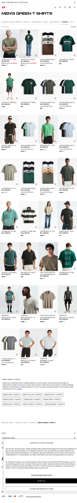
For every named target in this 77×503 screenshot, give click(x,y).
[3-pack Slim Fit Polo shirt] (48, 86)
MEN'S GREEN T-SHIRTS (46, 422)
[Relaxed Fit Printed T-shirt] (67, 43)
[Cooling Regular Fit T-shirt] (48, 256)
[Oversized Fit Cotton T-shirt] (67, 172)
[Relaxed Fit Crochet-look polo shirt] (28, 256)
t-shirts (19, 389)
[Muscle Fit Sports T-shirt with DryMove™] (28, 342)
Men (11, 422)
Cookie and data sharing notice (41, 475)
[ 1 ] (72, 27)
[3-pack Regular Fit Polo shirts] (67, 129)
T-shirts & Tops (20, 422)
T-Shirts (32, 422)
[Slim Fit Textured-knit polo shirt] (9, 256)
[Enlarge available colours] (60, 63)
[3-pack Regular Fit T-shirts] (67, 86)
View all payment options (33, 496)
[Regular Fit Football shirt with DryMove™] (9, 299)
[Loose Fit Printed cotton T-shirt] (9, 86)
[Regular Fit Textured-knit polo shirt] (67, 215)
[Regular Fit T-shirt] (9, 43)
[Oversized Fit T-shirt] (9, 172)
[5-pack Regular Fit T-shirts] (48, 43)
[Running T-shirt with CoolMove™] (48, 342)
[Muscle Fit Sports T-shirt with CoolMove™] (67, 299)
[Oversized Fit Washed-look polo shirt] (9, 215)
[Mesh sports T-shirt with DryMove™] (28, 299)
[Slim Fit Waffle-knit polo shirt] (9, 129)
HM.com (5, 422)
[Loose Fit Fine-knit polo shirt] (28, 215)
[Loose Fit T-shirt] (28, 43)
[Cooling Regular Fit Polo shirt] (48, 299)
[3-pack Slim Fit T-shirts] (9, 342)
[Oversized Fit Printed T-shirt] (67, 256)
